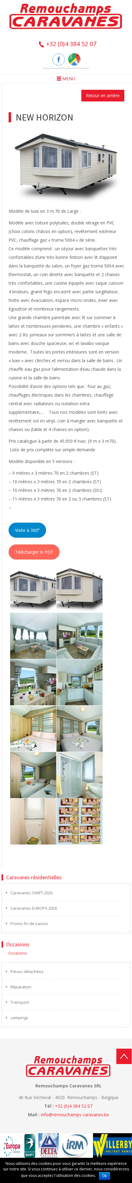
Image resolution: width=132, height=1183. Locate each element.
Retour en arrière (103, 95)
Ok (104, 1176)
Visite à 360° (27, 530)
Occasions (17, 953)
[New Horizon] (66, 164)
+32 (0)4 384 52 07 (70, 44)
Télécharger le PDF (34, 552)
